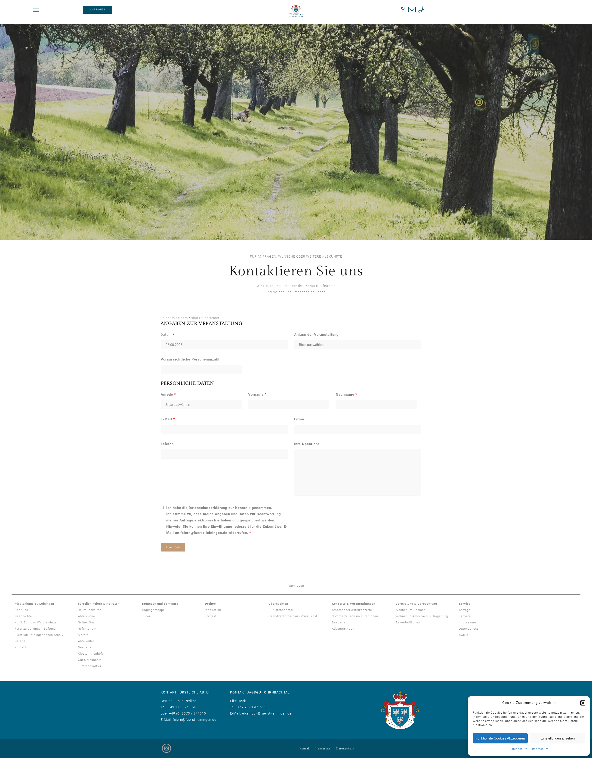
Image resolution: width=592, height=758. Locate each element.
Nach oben (296, 585)
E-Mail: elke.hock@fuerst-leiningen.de (260, 713)
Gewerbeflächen (407, 622)
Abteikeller (86, 641)
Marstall (84, 635)
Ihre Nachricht (306, 444)
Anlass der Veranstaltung (316, 335)
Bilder (146, 616)
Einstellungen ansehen (558, 738)
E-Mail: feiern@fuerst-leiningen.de (188, 719)
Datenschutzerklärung (208, 508)
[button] (582, 703)
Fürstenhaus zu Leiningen (34, 603)
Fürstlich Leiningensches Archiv (39, 635)
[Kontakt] (403, 9)
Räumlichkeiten (90, 610)
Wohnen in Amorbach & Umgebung (421, 616)
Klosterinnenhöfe (91, 653)
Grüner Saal (87, 622)
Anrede (168, 394)
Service (465, 603)
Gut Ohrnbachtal (90, 660)
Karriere (465, 616)
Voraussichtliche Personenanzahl (190, 359)
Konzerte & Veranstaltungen (353, 603)
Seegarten (85, 647)
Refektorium (87, 628)
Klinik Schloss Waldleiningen (37, 622)
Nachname (346, 394)
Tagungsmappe (153, 610)
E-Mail (168, 419)
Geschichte (23, 616)
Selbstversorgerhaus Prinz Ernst (292, 616)
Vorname (257, 394)
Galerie (20, 641)
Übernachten (278, 603)
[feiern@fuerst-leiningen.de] (412, 9)
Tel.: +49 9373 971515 (248, 707)
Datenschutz (518, 749)
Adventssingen (343, 628)
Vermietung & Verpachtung (416, 603)
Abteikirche (86, 616)
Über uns (21, 610)
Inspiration (213, 610)
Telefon (167, 444)
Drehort (210, 603)
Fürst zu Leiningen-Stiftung (35, 628)
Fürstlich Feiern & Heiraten (99, 603)
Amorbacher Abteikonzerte (352, 610)
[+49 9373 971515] (421, 9)
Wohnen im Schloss (410, 610)
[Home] (296, 10)
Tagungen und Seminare (160, 603)
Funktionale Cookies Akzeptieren (500, 738)
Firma (299, 419)
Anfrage (465, 610)
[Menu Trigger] (36, 9)
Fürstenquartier (89, 666)
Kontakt (20, 647)
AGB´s (463, 635)
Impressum (540, 749)
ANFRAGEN (97, 9)
